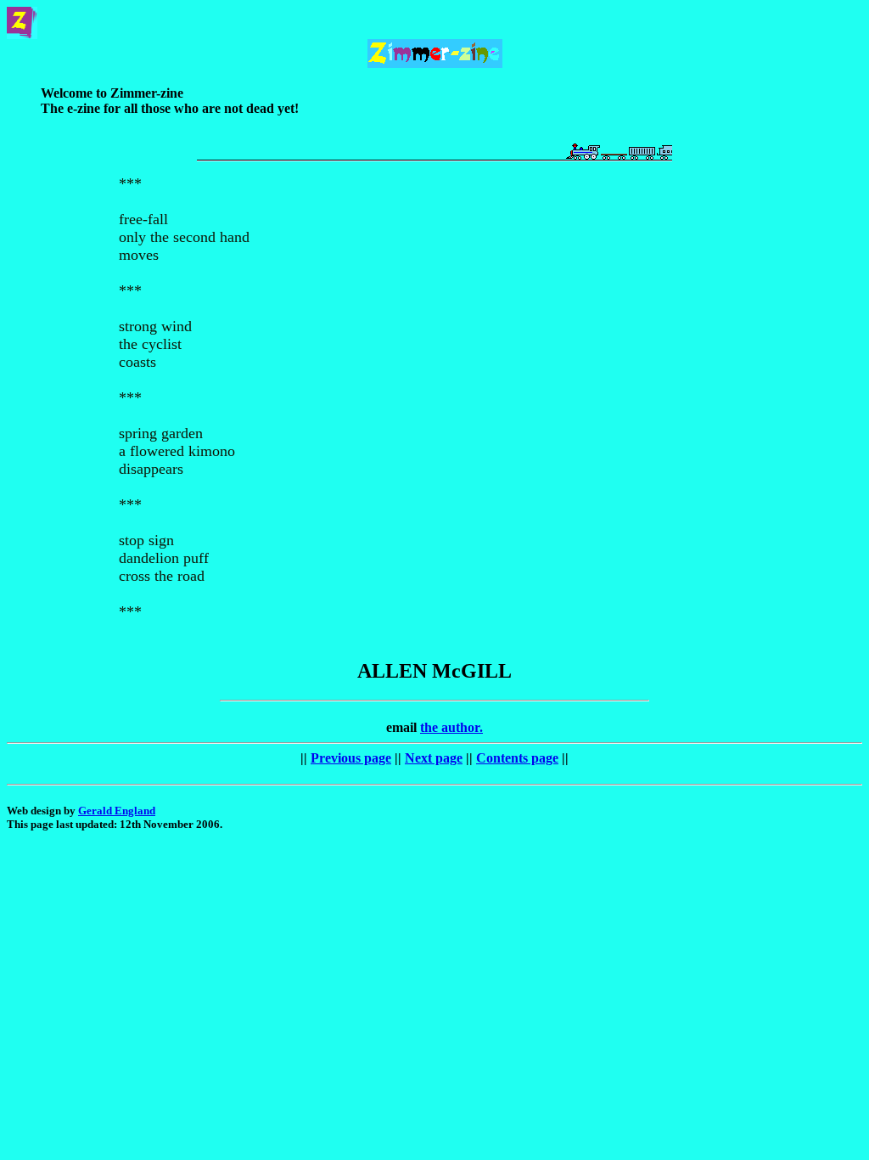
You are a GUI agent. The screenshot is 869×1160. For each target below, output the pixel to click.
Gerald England (116, 810)
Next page (434, 758)
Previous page (351, 758)
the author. (451, 727)
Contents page (517, 758)
